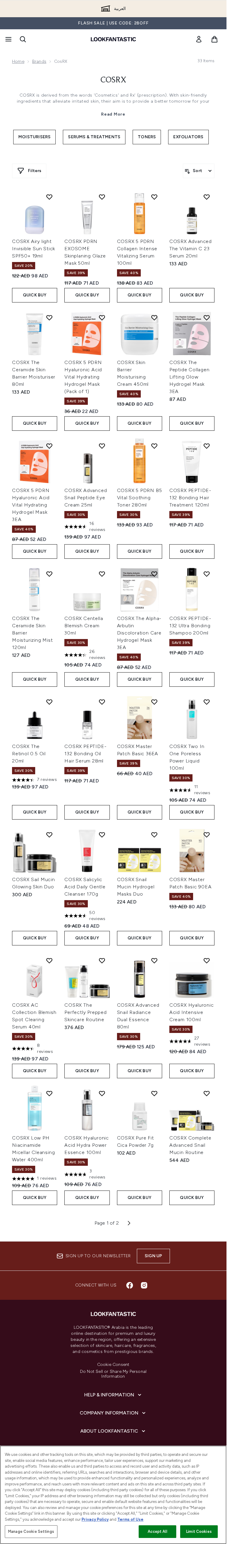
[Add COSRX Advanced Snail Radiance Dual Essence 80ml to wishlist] (154, 960)
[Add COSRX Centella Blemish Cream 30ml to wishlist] (102, 574)
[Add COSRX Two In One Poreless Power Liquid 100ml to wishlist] (206, 702)
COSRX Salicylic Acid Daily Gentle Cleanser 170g (85, 887)
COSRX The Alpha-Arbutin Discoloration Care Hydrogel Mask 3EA (139, 632)
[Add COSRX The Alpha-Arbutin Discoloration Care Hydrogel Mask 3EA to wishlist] (154, 574)
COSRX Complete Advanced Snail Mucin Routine (190, 1145)
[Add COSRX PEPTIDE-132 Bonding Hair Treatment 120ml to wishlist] (206, 446)
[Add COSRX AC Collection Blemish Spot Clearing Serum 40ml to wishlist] (49, 960)
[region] (113, 1495)
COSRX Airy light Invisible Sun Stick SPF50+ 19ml (33, 248)
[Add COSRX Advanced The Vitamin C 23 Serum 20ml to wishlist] (206, 197)
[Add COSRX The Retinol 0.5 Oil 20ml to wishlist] (49, 702)
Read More (113, 114)
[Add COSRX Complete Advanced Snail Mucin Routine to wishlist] (206, 1093)
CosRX (113, 80)
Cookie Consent (113, 1364)
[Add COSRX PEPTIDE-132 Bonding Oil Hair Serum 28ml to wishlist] (102, 702)
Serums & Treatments (94, 136)
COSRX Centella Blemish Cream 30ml (83, 625)
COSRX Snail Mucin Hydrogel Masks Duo (136, 887)
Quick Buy (35, 295)
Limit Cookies (199, 1531)
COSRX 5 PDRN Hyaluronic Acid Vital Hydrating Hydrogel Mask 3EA (31, 504)
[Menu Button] (8, 39)
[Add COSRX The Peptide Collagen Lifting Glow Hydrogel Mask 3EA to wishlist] (206, 317)
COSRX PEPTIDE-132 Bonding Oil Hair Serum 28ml (85, 753)
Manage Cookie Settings (31, 1531)
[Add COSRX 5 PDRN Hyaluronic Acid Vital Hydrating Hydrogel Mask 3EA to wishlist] (49, 446)
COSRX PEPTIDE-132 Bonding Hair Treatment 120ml (190, 497)
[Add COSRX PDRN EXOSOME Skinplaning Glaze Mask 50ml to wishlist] (102, 197)
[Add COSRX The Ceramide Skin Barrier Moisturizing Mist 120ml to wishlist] (49, 574)
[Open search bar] (23, 39)
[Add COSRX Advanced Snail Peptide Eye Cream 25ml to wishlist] (102, 446)
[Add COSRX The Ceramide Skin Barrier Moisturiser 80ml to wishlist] (49, 317)
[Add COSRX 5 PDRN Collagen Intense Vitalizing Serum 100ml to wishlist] (154, 197)
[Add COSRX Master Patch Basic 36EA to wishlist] (154, 702)
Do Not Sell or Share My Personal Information (113, 1374)
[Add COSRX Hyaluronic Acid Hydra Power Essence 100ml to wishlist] (102, 1093)
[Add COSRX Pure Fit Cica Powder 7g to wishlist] (154, 1093)
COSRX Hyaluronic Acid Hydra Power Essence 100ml (86, 1145)
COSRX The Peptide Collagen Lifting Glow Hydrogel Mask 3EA (189, 377)
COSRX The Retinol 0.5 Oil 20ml (29, 753)
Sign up (153, 1255)
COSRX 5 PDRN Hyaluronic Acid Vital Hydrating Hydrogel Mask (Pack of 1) (83, 377)
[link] (199, 39)
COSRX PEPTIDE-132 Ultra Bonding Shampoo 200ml (190, 625)
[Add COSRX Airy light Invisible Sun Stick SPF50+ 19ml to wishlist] (49, 197)
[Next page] (129, 1223)
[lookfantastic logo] (113, 39)
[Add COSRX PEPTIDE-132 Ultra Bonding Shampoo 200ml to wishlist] (206, 574)
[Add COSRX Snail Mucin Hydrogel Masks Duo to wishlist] (154, 834)
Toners (147, 136)
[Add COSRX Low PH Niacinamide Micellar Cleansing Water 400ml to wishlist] (49, 1093)
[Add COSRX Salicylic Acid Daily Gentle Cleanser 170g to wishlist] (102, 834)
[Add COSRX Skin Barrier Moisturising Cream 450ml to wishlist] (154, 317)
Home (18, 61)
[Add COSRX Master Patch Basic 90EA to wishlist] (206, 834)
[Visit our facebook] (129, 1285)
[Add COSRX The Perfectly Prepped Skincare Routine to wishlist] (102, 960)
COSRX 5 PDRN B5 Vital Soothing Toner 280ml (139, 497)
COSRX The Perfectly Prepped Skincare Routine (85, 1012)
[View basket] (214, 39)
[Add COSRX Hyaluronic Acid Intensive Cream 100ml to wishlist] (206, 960)
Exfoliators (188, 136)
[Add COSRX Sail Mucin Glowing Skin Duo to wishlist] (49, 834)
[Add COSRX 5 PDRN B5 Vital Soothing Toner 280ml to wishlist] (154, 446)
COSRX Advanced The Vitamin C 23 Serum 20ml (190, 248)
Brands (39, 61)
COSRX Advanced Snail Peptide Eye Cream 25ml (85, 497)
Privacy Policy (95, 1519)
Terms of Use (130, 1519)
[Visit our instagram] (144, 1285)
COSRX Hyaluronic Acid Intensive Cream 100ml (191, 1012)
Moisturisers (34, 136)
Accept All (157, 1531)
